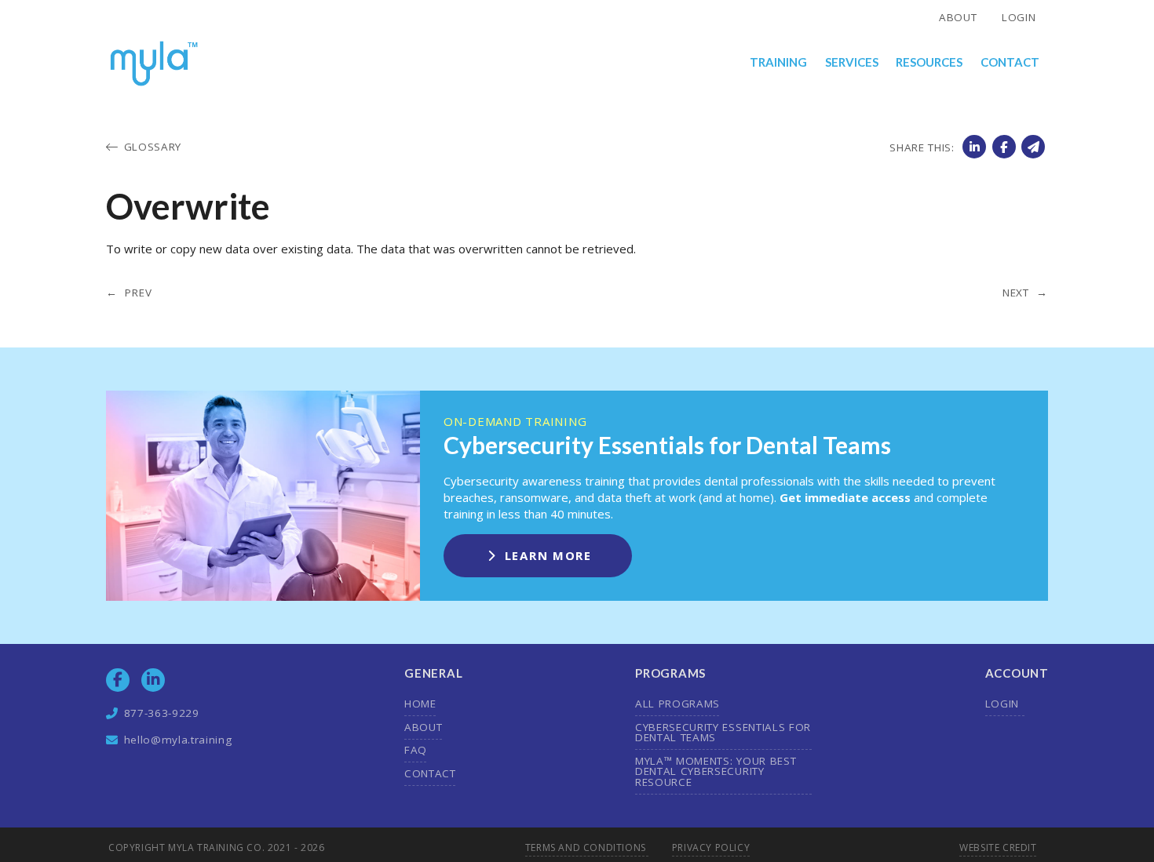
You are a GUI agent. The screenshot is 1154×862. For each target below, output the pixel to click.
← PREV (129, 293)
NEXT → (1025, 293)
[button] (779, 63)
